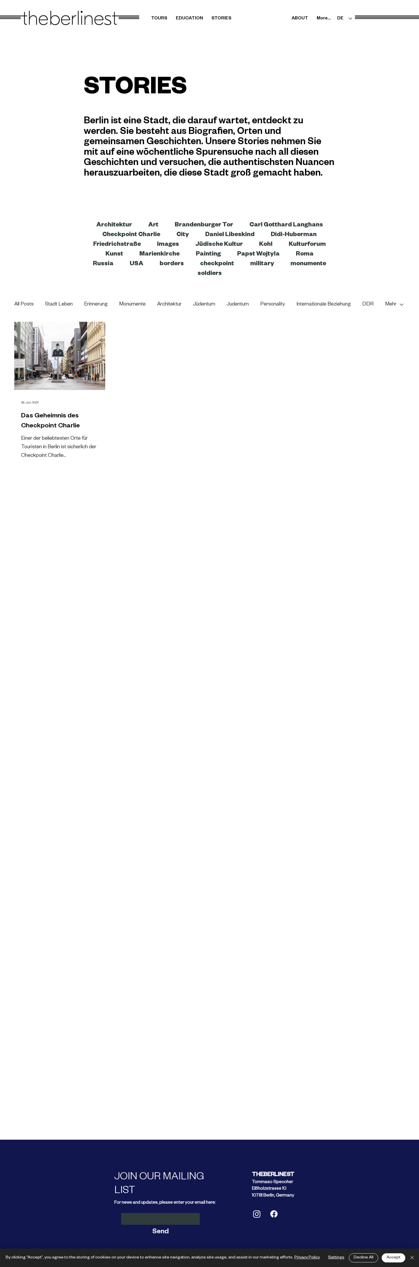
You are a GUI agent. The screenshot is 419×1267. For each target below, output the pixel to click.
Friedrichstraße (117, 245)
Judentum (238, 304)
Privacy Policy (307, 1258)
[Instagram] (257, 1214)
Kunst (114, 254)
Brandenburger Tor (204, 225)
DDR (368, 304)
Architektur (169, 304)
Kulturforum (307, 245)
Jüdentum (204, 304)
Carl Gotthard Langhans (286, 225)
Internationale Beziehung (323, 304)
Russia (103, 264)
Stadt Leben (59, 304)
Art (153, 225)
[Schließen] (412, 1257)
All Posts (24, 304)
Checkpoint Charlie (131, 235)
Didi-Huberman (294, 235)
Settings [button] (336, 1258)
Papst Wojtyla (258, 254)
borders (172, 264)
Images (168, 245)
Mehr (390, 304)
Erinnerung (96, 304)
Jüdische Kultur (219, 245)
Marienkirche (159, 254)
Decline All (363, 1258)
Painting (208, 254)
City (182, 235)
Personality (272, 304)
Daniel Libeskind (230, 235)
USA (136, 264)
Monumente (132, 304)
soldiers (210, 274)
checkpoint (217, 264)
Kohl (265, 245)
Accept (393, 1258)
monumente (308, 264)
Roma (305, 254)
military (262, 264)
